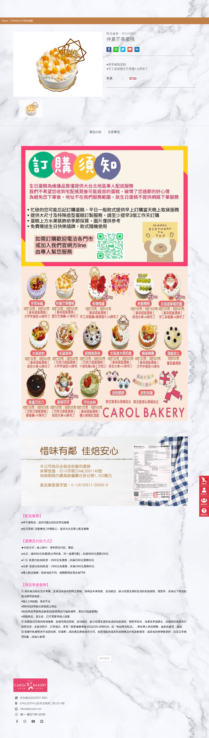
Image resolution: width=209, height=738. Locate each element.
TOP (200, 638)
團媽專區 (204, 504)
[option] (58, 64)
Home (5, 20)
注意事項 (114, 132)
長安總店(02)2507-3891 (34, 697)
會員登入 (204, 494)
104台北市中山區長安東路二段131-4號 (42, 703)
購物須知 (204, 514)
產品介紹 (95, 132)
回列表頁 (104, 658)
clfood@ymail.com (30, 708)
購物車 (204, 481)
